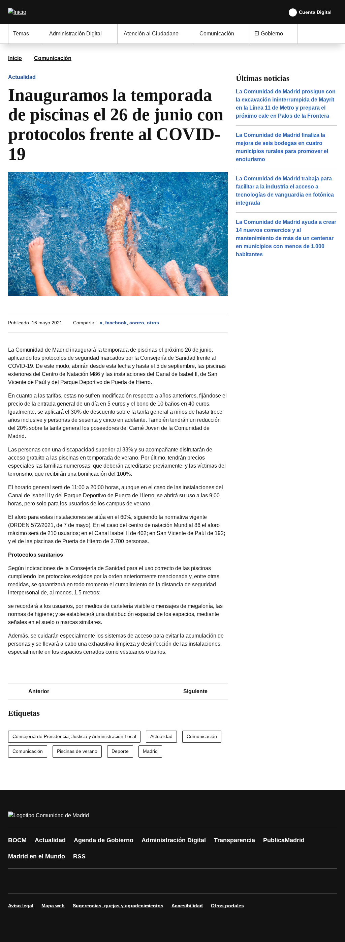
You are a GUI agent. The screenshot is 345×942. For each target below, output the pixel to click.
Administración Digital (174, 840)
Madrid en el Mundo (36, 856)
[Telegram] (179, 881)
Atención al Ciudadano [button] (151, 33)
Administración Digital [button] (75, 33)
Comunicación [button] (216, 33)
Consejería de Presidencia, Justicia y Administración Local (74, 736)
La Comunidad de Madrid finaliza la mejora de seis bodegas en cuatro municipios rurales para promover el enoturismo (282, 147)
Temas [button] (21, 33)
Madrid (150, 751)
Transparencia (234, 840)
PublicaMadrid (284, 840)
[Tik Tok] (138, 881)
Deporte (120, 751)
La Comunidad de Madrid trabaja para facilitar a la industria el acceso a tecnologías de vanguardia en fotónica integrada (285, 191)
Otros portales (227, 905)
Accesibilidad (187, 905)
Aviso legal (20, 905)
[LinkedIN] (98, 881)
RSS (79, 856)
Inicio (15, 58)
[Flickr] (159, 881)
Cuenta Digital (315, 12)
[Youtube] (78, 881)
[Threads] (199, 881)
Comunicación (52, 58)
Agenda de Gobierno (103, 840)
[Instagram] (37, 881)
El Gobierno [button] (268, 33)
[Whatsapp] (118, 881)
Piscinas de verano (77, 751)
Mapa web (53, 905)
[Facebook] (17, 881)
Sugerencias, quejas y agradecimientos (118, 905)
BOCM (17, 840)
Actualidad (22, 77)
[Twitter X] (58, 881)
